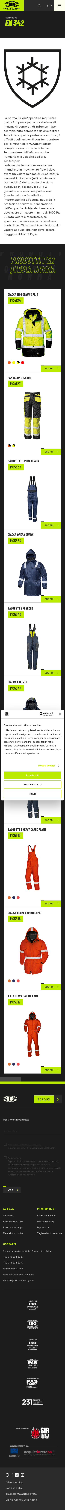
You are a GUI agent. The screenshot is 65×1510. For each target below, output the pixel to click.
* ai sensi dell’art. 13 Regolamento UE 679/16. (31, 1146)
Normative (11, 17)
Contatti (9, 1244)
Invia (10, 1190)
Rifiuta (32, 793)
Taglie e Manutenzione (49, 1233)
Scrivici (44, 1099)
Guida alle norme (46, 1215)
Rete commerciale (13, 1221)
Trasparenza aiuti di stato (21, 1494)
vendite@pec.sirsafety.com (18, 1280)
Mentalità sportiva (13, 1233)
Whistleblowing (45, 1221)
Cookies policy (14, 1488)
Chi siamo (8, 1215)
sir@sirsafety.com (13, 1268)
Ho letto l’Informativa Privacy (25, 1144)
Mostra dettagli (46, 765)
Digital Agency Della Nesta (21, 1499)
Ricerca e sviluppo (13, 1227)
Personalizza (31, 784)
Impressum (43, 1227)
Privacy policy (14, 1482)
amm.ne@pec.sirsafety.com (18, 1274)
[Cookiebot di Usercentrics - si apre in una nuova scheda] (40, 714)
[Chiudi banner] (60, 714)
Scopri (48, 368)
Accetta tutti (32, 775)
